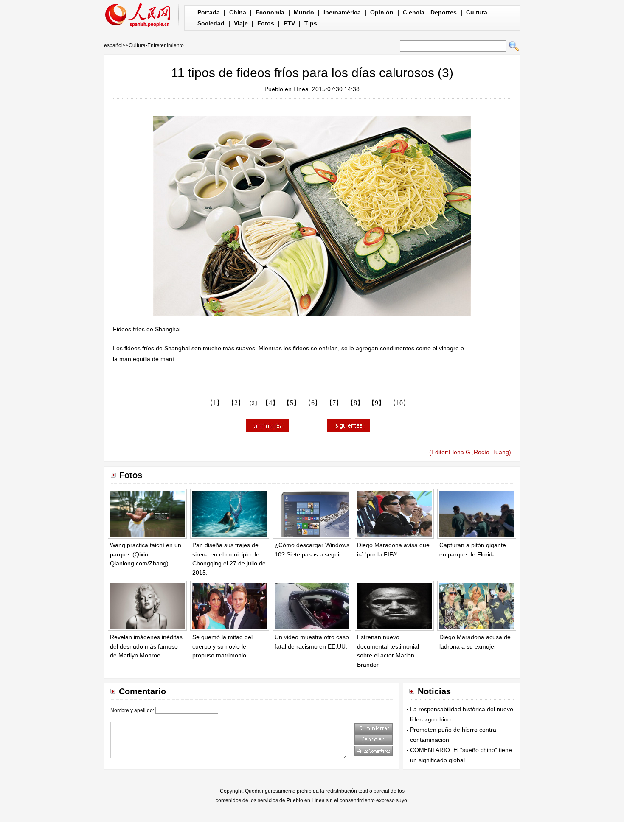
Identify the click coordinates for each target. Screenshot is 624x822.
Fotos (265, 23)
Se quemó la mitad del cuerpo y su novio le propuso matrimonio (222, 646)
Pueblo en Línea (286, 89)
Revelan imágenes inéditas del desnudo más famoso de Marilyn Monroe (146, 646)
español (113, 45)
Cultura (476, 12)
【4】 (270, 402)
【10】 (399, 402)
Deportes (443, 12)
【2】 (236, 402)
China (237, 12)
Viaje (241, 23)
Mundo (304, 12)
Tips (310, 23)
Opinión (382, 12)
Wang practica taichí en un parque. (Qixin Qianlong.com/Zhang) (145, 554)
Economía (270, 12)
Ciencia (413, 12)
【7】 (334, 402)
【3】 (253, 403)
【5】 (291, 402)
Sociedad (211, 23)
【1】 (214, 402)
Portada (208, 12)
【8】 (355, 402)
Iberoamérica (342, 12)
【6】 (312, 402)
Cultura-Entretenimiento (156, 45)
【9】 (376, 402)
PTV (289, 23)
